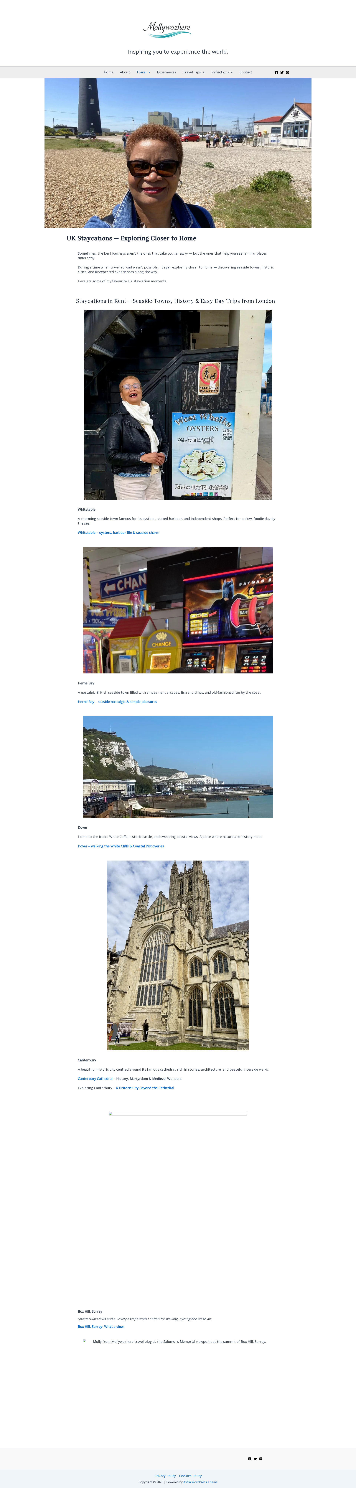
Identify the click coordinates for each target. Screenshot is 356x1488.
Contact (246, 72)
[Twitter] (282, 72)
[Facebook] (276, 72)
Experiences (166, 72)
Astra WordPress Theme (200, 1482)
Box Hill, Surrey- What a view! (101, 1326)
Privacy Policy (165, 1476)
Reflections (220, 72)
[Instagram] (287, 72)
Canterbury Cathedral (95, 1078)
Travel (141, 72)
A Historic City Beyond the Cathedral (144, 1088)
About (125, 72)
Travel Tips (192, 72)
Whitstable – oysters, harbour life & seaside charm (118, 532)
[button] (148, 72)
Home (108, 72)
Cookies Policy (190, 1476)
